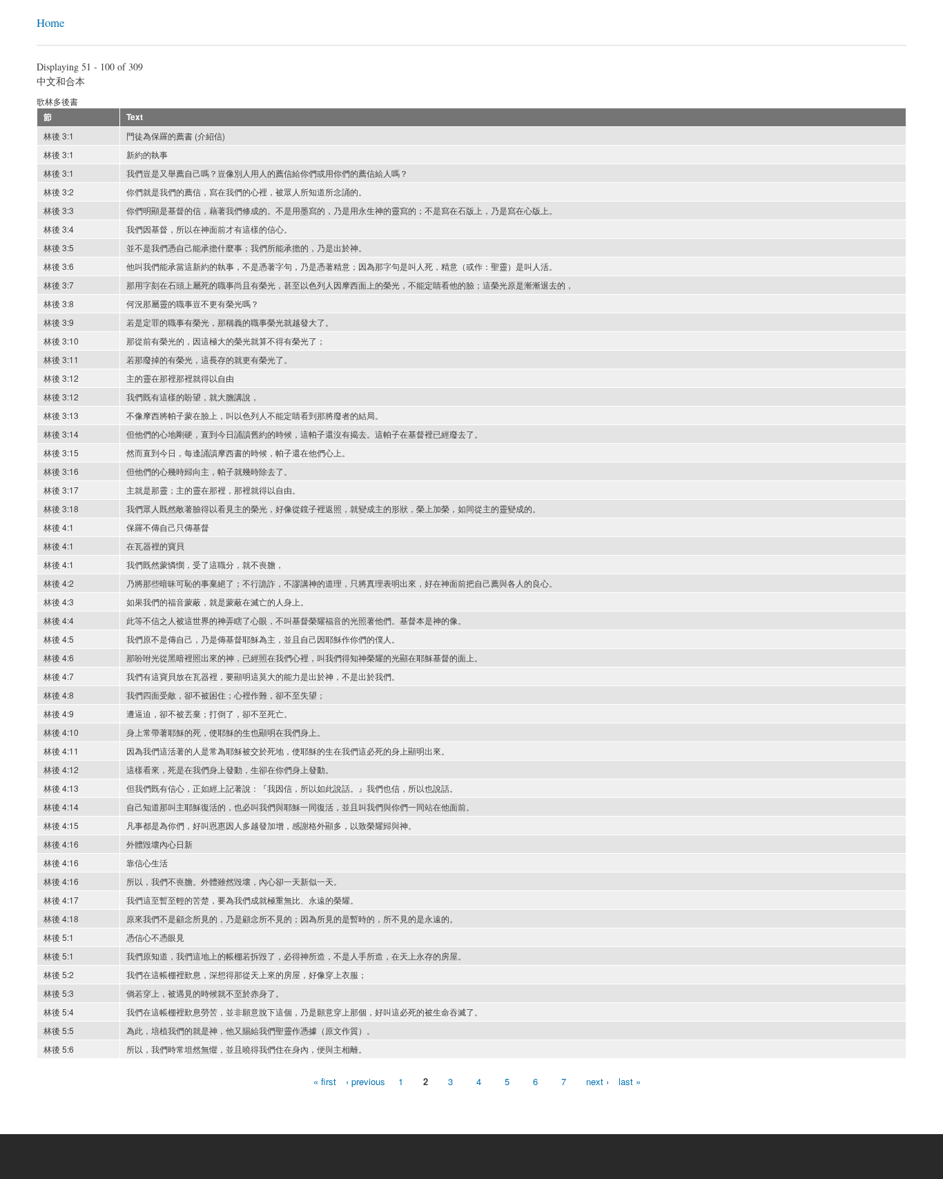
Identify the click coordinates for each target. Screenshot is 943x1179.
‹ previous (365, 1081)
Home (50, 22)
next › (597, 1081)
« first (324, 1081)
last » (630, 1081)
